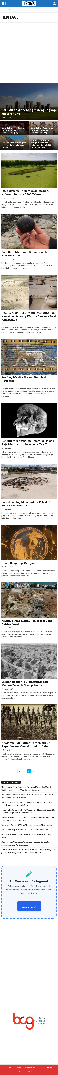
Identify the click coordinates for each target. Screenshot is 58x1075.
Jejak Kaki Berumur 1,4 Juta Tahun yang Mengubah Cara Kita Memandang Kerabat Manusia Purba (28, 811)
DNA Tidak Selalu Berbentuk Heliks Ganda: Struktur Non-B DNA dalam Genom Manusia (27, 796)
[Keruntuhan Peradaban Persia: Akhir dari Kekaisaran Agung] (14, 130)
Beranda (4, 10)
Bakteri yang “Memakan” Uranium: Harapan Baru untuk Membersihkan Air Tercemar (25, 843)
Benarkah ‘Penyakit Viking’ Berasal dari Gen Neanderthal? (27, 825)
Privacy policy (29, 1068)
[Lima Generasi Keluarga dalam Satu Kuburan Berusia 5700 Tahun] (29, 170)
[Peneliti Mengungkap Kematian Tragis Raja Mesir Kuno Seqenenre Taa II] (29, 420)
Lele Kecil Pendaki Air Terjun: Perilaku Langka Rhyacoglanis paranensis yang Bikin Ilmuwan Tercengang (28, 851)
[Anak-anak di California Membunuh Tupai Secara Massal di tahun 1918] (29, 722)
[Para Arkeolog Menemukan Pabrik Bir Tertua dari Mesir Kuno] (29, 481)
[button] (54, 4)
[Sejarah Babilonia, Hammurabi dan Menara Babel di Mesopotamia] (29, 661)
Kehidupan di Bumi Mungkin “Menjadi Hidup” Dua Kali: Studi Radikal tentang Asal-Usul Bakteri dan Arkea (27, 788)
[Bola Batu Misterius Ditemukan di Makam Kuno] (29, 231)
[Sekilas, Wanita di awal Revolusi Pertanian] (29, 357)
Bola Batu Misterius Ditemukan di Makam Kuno (24, 253)
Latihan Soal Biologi (45, 1068)
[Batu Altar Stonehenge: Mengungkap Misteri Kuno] (29, 101)
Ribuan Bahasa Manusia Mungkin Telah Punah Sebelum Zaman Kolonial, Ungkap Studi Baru (29, 819)
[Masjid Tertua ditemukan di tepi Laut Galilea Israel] (29, 600)
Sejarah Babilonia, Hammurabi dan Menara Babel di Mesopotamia (24, 683)
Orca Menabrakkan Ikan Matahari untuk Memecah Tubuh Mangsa (26, 836)
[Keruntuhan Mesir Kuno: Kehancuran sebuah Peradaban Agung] (43, 130)
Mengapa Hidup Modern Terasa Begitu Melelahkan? (24, 829)
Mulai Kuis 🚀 (29, 907)
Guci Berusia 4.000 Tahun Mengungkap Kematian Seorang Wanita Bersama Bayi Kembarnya (28, 316)
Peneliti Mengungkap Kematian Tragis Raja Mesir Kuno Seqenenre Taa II (27, 442)
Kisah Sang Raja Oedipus (18, 563)
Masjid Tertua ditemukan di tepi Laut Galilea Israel (26, 622)
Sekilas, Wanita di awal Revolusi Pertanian (23, 378)
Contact (8, 1068)
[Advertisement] (29, 52)
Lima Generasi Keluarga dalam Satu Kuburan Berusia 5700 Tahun (25, 192)
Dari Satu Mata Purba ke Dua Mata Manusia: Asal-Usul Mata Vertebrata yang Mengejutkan (27, 803)
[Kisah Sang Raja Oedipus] (29, 542)
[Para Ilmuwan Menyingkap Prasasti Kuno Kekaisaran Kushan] (14, 144)
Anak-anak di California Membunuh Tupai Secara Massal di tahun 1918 (25, 744)
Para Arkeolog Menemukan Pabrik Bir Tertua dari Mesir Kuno (26, 503)
